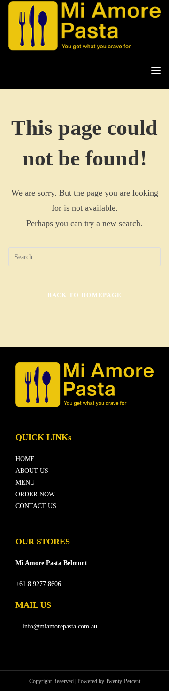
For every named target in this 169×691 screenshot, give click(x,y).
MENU (25, 482)
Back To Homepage (84, 294)
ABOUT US (31, 470)
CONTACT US (35, 506)
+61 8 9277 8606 (38, 584)
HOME (25, 459)
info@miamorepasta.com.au (59, 626)
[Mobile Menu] (156, 70)
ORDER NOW (35, 494)
